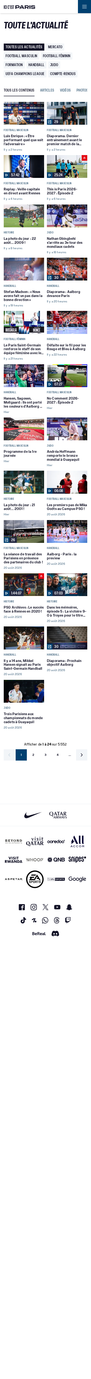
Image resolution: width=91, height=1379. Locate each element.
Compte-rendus (63, 74)
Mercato (55, 47)
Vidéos (65, 90)
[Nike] (33, 815)
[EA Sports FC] (35, 879)
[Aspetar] (13, 879)
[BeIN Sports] (56, 879)
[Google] (77, 879)
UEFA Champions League (25, 74)
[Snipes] (77, 860)
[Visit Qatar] (35, 841)
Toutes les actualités (24, 47)
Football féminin (56, 56)
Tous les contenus (19, 90)
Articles (47, 90)
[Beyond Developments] (13, 841)
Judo (54, 65)
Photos (82, 90)
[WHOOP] (35, 860)
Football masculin (21, 56)
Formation (14, 65)
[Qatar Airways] (58, 815)
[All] (77, 841)
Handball (36, 65)
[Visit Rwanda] (13, 860)
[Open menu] (84, 6)
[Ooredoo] (56, 841)
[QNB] (56, 860)
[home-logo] (19, 6)
